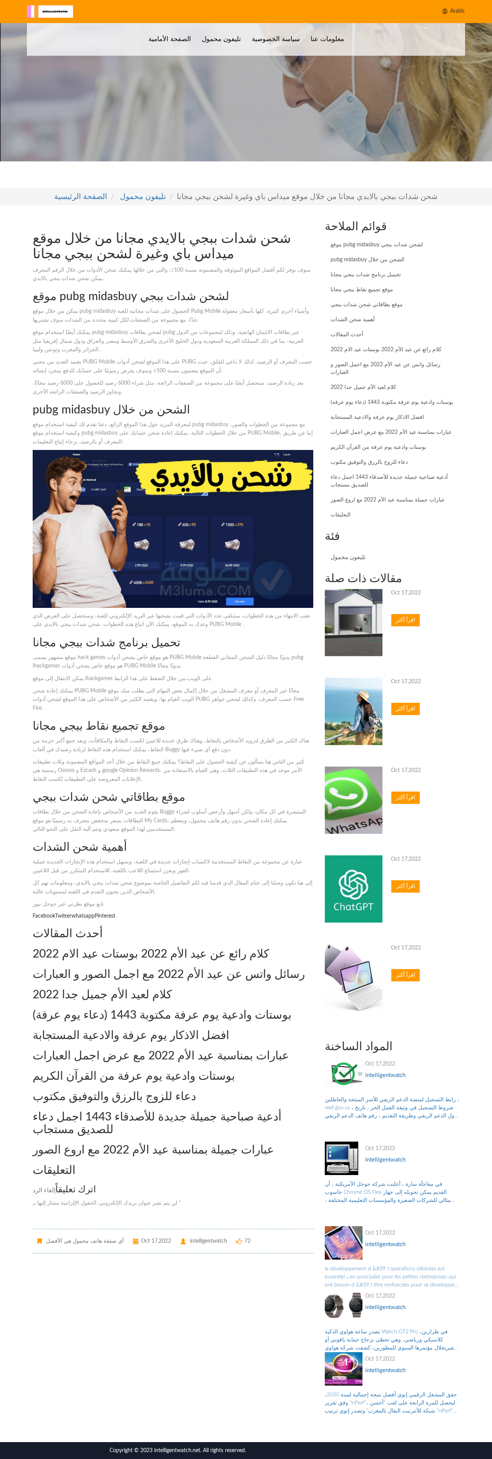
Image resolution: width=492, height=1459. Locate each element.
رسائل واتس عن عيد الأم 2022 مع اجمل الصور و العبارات (385, 368)
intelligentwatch (385, 1075)
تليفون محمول (221, 39)
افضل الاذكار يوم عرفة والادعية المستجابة (377, 417)
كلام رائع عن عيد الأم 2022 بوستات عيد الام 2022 (386, 349)
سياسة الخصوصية (276, 39)
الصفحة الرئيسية (80, 197)
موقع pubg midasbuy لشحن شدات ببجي (377, 244)
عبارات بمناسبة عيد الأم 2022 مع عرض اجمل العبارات (391, 432)
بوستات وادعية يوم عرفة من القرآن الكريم (378, 447)
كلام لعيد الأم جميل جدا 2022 (363, 387)
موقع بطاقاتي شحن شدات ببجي (367, 304)
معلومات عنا (327, 39)
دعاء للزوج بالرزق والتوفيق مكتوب (369, 462)
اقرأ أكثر (405, 620)
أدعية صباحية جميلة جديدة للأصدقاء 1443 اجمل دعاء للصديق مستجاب (389, 481)
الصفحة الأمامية (169, 39)
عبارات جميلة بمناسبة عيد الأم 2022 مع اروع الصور (388, 500)
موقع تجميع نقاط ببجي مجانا (362, 289)
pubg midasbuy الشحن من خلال (367, 259)
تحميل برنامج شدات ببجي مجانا (366, 274)
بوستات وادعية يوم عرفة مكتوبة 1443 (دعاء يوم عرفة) (392, 402)
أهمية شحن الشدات (353, 319)
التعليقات (341, 515)
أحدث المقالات (347, 334)
